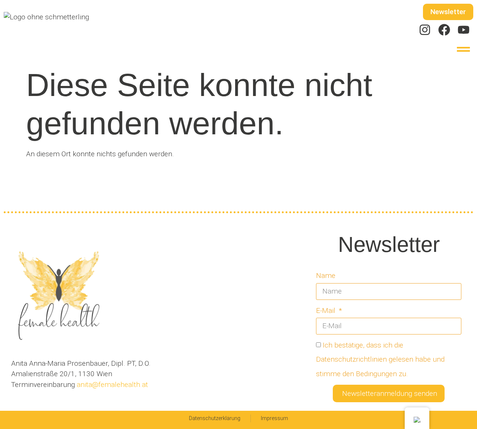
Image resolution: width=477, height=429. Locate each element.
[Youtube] (463, 29)
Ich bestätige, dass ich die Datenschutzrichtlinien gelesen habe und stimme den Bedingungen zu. (380, 359)
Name (325, 275)
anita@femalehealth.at (111, 384)
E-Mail (326, 310)
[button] (464, 49)
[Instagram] (425, 29)
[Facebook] (444, 29)
